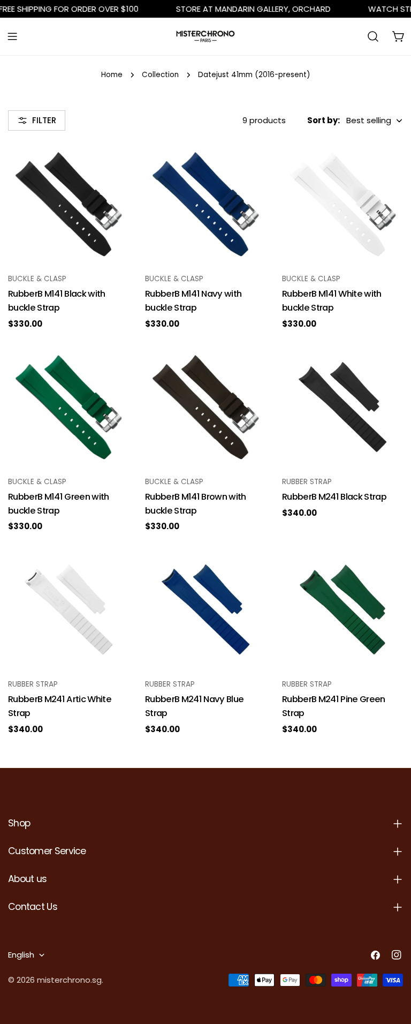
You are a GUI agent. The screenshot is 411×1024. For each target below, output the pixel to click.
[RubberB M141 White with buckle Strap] (342, 204)
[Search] (373, 36)
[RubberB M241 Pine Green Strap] (342, 609)
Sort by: (323, 120)
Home (112, 75)
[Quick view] (113, 167)
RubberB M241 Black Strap (334, 497)
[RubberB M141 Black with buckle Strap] (68, 204)
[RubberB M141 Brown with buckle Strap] (205, 407)
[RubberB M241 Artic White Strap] (68, 609)
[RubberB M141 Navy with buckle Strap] (205, 204)
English (21, 954)
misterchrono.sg (69, 979)
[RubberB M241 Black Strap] (342, 407)
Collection (160, 75)
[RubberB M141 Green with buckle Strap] (68, 407)
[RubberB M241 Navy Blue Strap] (205, 609)
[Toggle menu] (12, 36)
